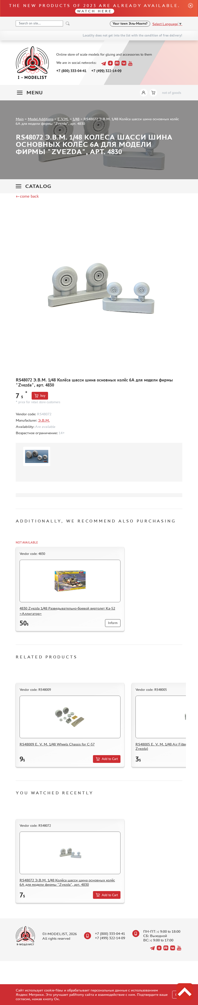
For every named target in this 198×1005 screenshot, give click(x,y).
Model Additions (40, 119)
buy (42, 395)
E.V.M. (63, 119)
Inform (113, 623)
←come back (27, 196)
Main (20, 119)
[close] (188, 8)
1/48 (76, 119)
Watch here (94, 11)
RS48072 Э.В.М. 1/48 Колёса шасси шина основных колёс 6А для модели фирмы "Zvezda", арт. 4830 (67, 882)
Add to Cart (110, 759)
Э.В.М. (44, 420)
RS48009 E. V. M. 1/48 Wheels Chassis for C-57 (57, 744)
